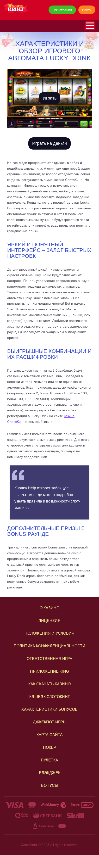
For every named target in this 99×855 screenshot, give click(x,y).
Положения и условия (49, 633)
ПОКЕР (49, 747)
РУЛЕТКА (49, 760)
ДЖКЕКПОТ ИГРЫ (49, 722)
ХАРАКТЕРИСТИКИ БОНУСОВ (49, 709)
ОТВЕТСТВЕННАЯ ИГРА (49, 659)
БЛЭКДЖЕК (49, 773)
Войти (87, 10)
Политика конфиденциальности (49, 646)
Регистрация (62, 10)
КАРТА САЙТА (50, 735)
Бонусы (49, 785)
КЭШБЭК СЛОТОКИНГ (49, 697)
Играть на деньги (49, 143)
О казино (49, 608)
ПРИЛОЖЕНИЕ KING (49, 671)
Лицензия (49, 621)
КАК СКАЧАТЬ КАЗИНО (49, 684)
